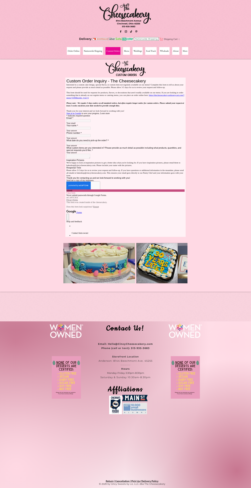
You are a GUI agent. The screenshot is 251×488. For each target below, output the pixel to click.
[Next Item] (182, 263)
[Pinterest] (136, 31)
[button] (171, 39)
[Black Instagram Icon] (125, 31)
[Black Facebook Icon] (120, 31)
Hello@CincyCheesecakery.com (130, 344)
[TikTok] (131, 31)
